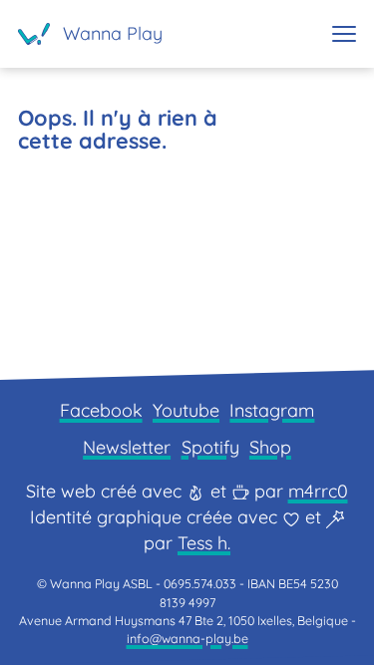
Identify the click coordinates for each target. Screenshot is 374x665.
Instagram (271, 410)
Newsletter (127, 447)
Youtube (186, 410)
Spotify (210, 447)
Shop (270, 447)
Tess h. (204, 542)
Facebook (101, 410)
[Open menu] (344, 34)
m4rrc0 (318, 491)
